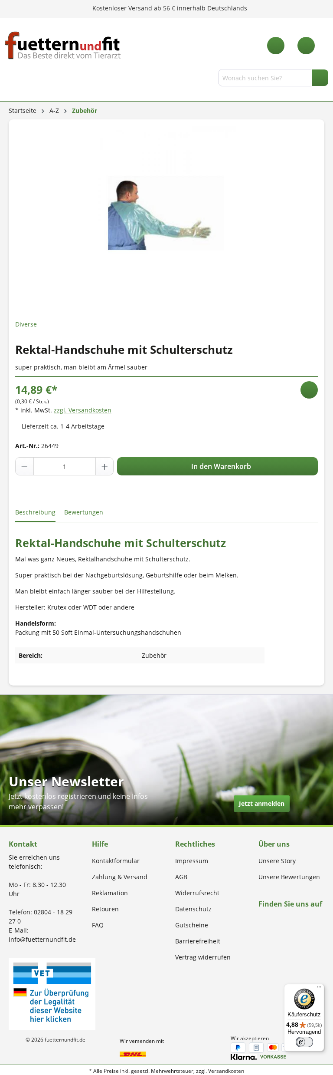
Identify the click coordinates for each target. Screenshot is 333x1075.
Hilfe (100, 844)
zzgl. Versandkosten (82, 410)
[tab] (35, 512)
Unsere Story (277, 861)
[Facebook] (261, 921)
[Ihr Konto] (306, 45)
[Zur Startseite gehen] (62, 45)
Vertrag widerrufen (203, 957)
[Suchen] (320, 77)
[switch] (304, 1042)
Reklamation (110, 893)
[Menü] (10, 79)
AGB (181, 877)
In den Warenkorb (220, 466)
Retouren (105, 909)
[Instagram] (271, 921)
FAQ (98, 925)
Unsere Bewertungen (289, 877)
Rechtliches (195, 844)
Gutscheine (191, 925)
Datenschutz (193, 909)
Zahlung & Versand (119, 877)
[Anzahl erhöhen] (104, 466)
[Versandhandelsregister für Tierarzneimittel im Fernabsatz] (52, 993)
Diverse (26, 324)
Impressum (191, 861)
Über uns (274, 844)
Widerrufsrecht (197, 893)
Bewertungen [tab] (83, 512)
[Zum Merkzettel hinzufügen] (309, 390)
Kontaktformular (116, 861)
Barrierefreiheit (197, 941)
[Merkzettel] (276, 45)
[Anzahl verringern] (25, 466)
